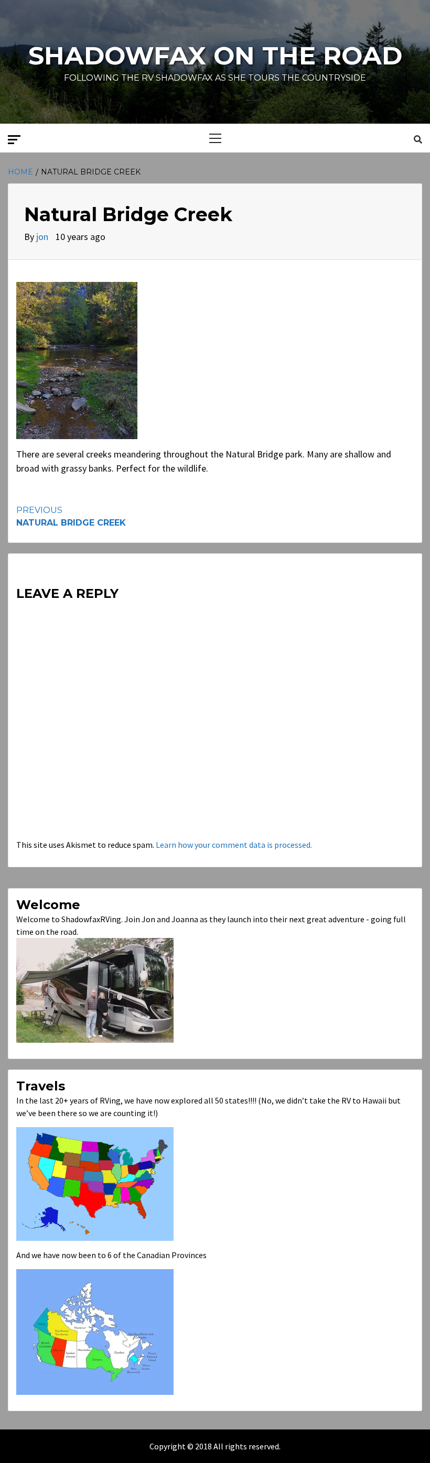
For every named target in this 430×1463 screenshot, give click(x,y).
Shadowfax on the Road (215, 55)
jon (43, 237)
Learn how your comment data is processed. (234, 844)
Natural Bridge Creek (71, 516)
